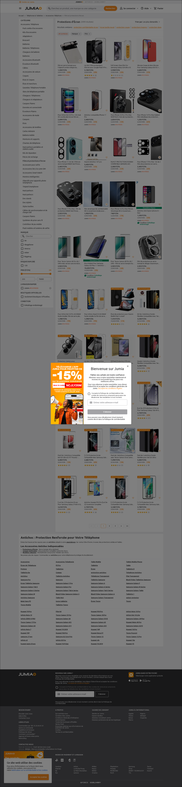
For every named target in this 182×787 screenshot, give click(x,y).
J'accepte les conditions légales (110, 388)
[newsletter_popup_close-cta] (127, 366)
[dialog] (91, 393)
